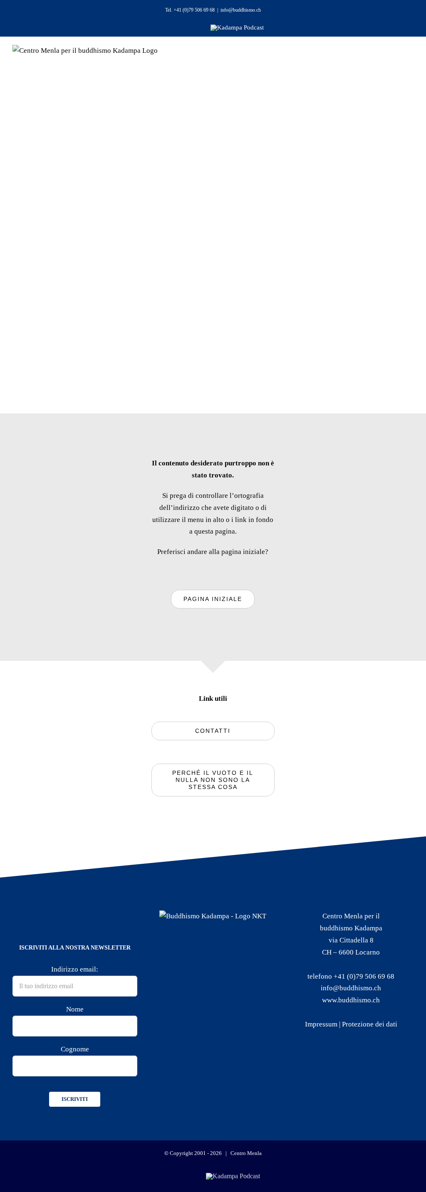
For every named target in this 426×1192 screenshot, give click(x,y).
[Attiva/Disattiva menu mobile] (398, 62)
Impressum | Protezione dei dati (351, 1024)
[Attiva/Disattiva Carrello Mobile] (375, 62)
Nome (75, 1009)
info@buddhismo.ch (240, 10)
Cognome (75, 1049)
